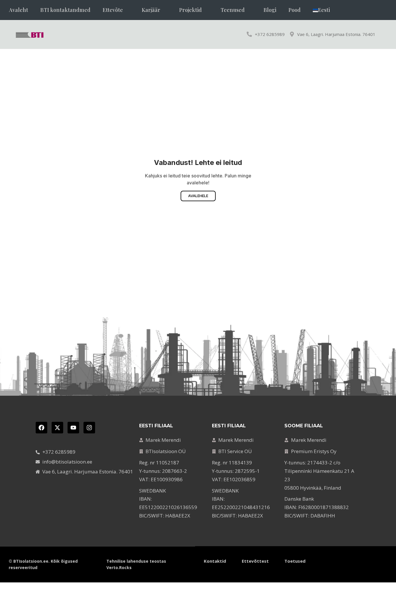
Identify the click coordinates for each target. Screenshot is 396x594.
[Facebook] (41, 427)
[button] (116, 10)
